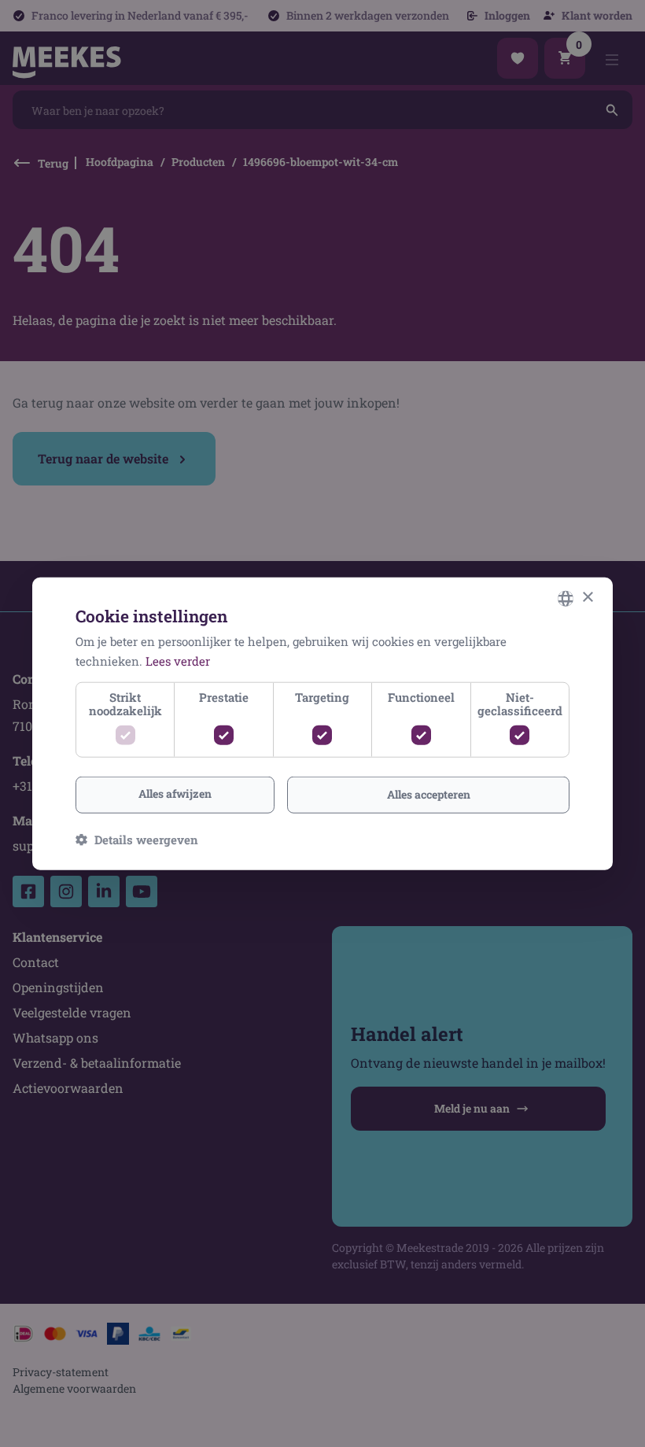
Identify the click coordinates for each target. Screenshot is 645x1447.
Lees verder (178, 660)
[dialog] (322, 723)
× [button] (587, 598)
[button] (137, 839)
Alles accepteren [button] (428, 794)
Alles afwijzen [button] (175, 793)
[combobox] (565, 598)
